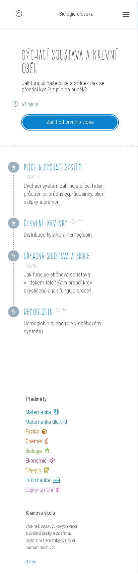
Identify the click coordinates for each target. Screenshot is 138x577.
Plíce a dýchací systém (53, 167)
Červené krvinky (46, 223)
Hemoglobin (38, 311)
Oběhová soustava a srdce (57, 255)
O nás (30, 561)
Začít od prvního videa (70, 122)
